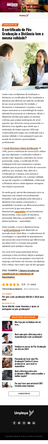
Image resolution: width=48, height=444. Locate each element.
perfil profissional (12, 230)
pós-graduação (32, 289)
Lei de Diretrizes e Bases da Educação (21, 148)
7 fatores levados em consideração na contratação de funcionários (20, 273)
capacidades (20, 211)
